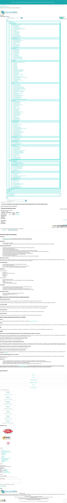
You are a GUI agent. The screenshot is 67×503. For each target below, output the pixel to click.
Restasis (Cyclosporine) (16, 144)
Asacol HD (14, 116)
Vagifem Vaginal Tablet (16, 147)
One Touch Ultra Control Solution (18, 168)
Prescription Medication (12, 22)
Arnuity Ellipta (15, 67)
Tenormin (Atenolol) (16, 53)
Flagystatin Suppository (16, 157)
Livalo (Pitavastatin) (16, 52)
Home (7, 19)
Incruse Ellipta (15, 68)
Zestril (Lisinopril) (15, 54)
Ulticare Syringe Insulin (16, 170)
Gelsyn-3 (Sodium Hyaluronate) (18, 131)
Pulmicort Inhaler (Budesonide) (17, 71)
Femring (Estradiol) (16, 146)
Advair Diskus (15, 65)
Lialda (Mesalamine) (16, 117)
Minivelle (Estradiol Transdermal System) (19, 150)
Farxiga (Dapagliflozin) (16, 42)
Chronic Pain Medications (15, 121)
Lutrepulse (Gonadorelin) (17, 148)
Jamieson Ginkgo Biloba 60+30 (17, 186)
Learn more (6, 352)
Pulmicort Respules (16, 72)
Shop (7, 20)
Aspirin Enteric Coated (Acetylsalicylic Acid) (19, 175)
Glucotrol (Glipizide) (16, 45)
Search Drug (11, 21)
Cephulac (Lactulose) (16, 103)
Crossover (4, 202)
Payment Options (11, 195)
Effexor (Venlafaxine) (16, 35)
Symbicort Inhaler (16, 81)
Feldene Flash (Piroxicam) (17, 127)
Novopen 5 (15, 169)
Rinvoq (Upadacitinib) (16, 130)
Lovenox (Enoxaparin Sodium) (17, 58)
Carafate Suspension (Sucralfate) (18, 111)
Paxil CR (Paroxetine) (16, 34)
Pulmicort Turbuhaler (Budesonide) (18, 69)
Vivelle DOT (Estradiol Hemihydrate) (18, 152)
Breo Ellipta (15, 64)
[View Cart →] (59, 15)
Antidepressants (13, 23)
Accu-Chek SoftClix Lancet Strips (18, 166)
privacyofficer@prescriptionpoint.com (42, 501)
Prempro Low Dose (16, 149)
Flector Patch (15, 125)
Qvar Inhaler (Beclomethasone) (18, 76)
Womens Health (13, 145)
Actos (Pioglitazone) (16, 47)
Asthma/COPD (13, 60)
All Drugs (3, 453)
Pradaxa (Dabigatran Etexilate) (17, 56)
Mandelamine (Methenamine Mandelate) (19, 88)
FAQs (7, 196)
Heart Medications (14, 48)
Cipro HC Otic (15, 92)
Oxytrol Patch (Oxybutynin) (17, 129)
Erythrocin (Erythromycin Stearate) (18, 91)
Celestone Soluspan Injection (17, 124)
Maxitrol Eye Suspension (17, 84)
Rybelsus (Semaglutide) (16, 41)
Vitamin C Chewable (16, 182)
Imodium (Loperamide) (16, 106)
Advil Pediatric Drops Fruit (17, 177)
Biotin (14, 181)
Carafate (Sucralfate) (16, 112)
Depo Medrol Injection (16, 126)
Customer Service (11, 193)
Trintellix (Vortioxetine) (16, 37)
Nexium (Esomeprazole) (16, 114)
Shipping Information (12, 194)
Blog (7, 197)
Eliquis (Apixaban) (16, 50)
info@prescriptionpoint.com (4, 6)
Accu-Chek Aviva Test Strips (17, 167)
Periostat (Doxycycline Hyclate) (17, 93)
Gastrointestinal (13, 100)
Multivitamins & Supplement (15, 178)
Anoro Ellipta (15, 66)
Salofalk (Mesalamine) (16, 119)
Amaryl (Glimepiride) (16, 46)
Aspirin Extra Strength (16, 176)
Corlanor (14, 59)
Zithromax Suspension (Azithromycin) (18, 87)
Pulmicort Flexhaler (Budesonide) (18, 70)
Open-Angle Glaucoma (6, 238)
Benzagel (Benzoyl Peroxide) (17, 162)
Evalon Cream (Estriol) (16, 158)
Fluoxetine (14, 30)
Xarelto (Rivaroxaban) (16, 51)
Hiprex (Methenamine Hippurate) (18, 95)
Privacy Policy (2, 485)
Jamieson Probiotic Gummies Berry (18, 183)
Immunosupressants (14, 141)
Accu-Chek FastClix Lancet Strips (18, 165)
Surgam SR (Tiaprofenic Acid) (17, 135)
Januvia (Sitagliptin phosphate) (17, 40)
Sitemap (3, 461)
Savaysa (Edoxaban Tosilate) (17, 57)
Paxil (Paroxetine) (16, 33)
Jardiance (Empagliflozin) (17, 39)
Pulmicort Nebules (16, 73)
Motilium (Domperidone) (16, 102)
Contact (8, 198)
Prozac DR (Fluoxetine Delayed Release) (19, 28)
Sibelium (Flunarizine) (16, 134)
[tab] (4, 230)
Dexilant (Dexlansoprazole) (17, 113)
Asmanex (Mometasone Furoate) (18, 74)
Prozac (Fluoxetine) (16, 29)
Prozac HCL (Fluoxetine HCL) (17, 27)
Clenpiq (14, 107)
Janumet (14, 43)
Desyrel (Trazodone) (16, 31)
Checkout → (61, 17)
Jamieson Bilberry (16, 185)
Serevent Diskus (15, 80)
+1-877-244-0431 (2, 4)
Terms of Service (2, 486)
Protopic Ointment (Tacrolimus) (17, 143)
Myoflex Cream (15, 174)
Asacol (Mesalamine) (16, 115)
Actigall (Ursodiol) (15, 105)
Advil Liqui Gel (15, 173)
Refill (9, 191)
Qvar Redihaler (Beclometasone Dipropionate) (20, 77)
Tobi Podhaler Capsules (16, 98)
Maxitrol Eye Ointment (16, 89)
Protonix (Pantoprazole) (16, 108)
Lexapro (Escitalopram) (16, 32)
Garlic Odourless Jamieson (17, 184)
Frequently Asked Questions (6, 458)
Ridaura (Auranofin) (16, 123)
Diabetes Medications (14, 38)
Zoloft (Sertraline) (16, 26)
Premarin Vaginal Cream (17, 156)
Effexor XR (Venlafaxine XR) (17, 36)
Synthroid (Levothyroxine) (17, 138)
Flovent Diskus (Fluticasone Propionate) (19, 62)
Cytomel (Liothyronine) (16, 139)
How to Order (9, 190)
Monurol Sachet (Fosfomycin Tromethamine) (19, 99)
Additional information (13, 230)
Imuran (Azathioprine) (16, 142)
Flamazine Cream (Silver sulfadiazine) (19, 90)
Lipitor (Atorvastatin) (16, 49)
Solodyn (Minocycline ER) (17, 96)
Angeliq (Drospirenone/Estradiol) (18, 151)
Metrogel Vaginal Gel (16, 94)
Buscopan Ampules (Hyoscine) (17, 104)
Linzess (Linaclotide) (16, 110)
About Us (3, 456)
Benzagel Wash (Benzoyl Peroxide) (18, 163)
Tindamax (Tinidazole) (16, 85)
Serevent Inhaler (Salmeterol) (17, 79)
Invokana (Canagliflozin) (17, 44)
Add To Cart (17, 213)
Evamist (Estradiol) (16, 154)
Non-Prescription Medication (13, 160)
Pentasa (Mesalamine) (16, 118)
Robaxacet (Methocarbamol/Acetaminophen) (20, 128)
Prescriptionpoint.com (23, 365)
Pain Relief (12, 171)
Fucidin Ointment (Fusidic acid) (17, 97)
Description (4, 230)
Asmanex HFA (15, 75)
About (7, 192)
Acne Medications (13, 161)
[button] (2, 501)
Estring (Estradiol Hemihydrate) (17, 153)
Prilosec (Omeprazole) (16, 101)
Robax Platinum (15, 122)
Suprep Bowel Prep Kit (16, 120)
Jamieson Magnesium (16, 187)
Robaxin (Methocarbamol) (17, 133)
